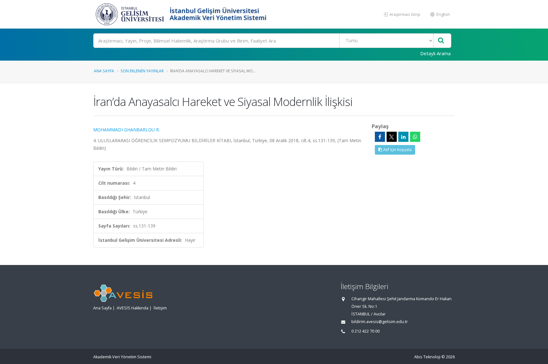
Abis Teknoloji (427, 357)
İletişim (160, 308)
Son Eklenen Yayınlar (142, 70)
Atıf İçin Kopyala (397, 149)
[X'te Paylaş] (392, 137)
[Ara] (441, 41)
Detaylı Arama (435, 53)
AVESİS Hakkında (132, 308)
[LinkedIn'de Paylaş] (403, 137)
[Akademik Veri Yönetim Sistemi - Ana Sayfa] (130, 14)
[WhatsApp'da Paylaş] (415, 137)
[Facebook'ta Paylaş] (380, 137)
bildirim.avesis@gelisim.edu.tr (379, 321)
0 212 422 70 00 (365, 331)
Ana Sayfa (104, 70)
